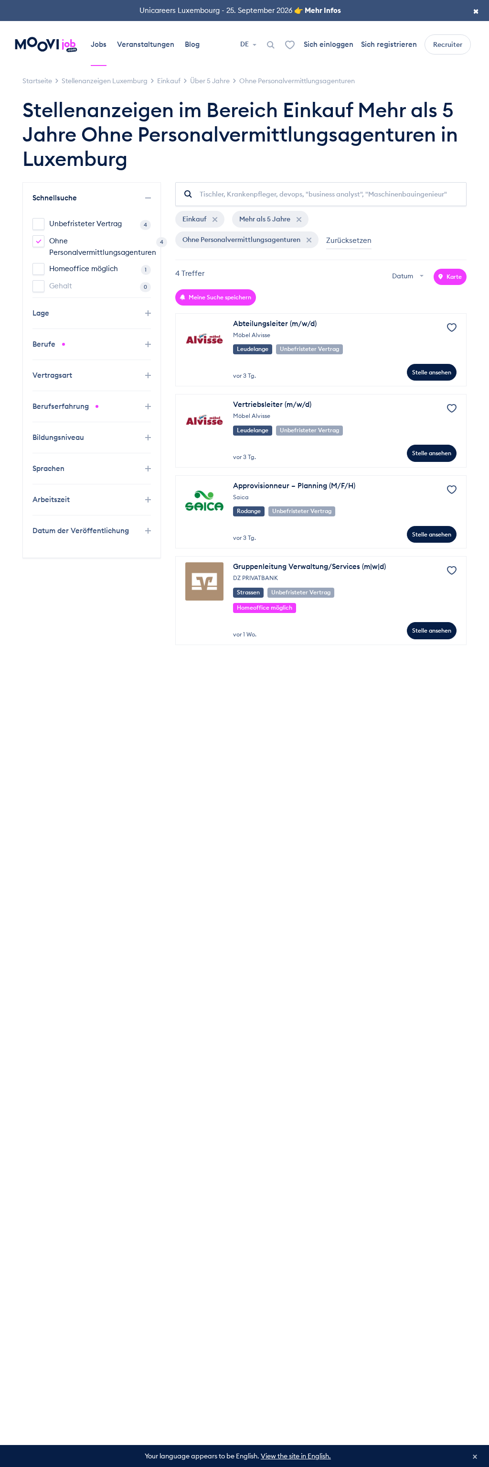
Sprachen (49, 468)
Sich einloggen (328, 44)
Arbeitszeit (52, 499)
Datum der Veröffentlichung (80, 530)
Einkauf (195, 219)
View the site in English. (296, 1456)
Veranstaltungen (145, 44)
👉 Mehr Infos (317, 10)
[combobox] (409, 276)
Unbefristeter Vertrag (98, 223)
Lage (41, 312)
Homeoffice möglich (98, 268)
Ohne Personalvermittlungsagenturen (100, 246)
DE (245, 44)
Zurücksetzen (349, 240)
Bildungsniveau (59, 437)
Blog (192, 44)
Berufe (44, 344)
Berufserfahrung (61, 406)
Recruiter (447, 44)
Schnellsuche (55, 197)
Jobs (98, 44)
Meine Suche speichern (219, 297)
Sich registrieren (389, 44)
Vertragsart (53, 375)
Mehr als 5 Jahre (265, 219)
